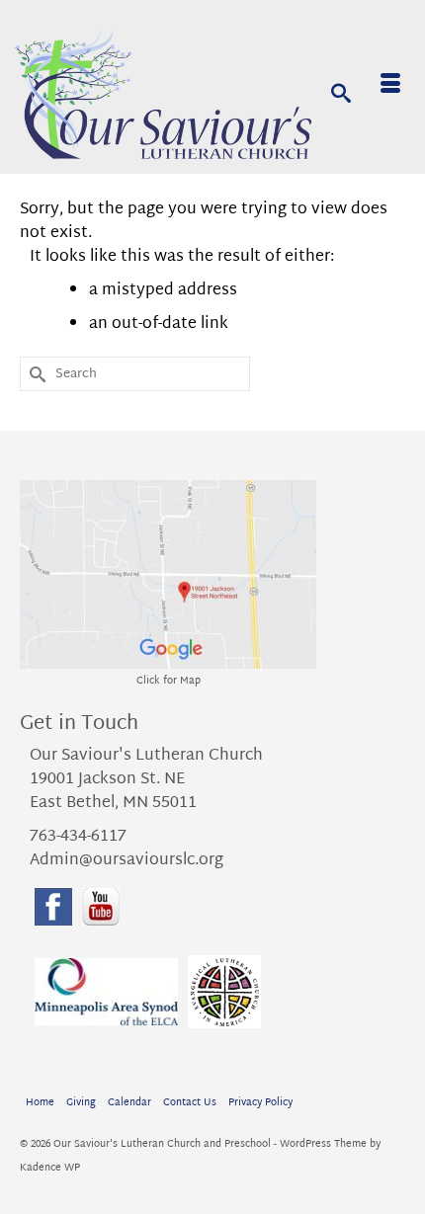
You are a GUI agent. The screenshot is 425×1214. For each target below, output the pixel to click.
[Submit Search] (34, 374)
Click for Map (168, 681)
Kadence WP (50, 1168)
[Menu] (390, 87)
